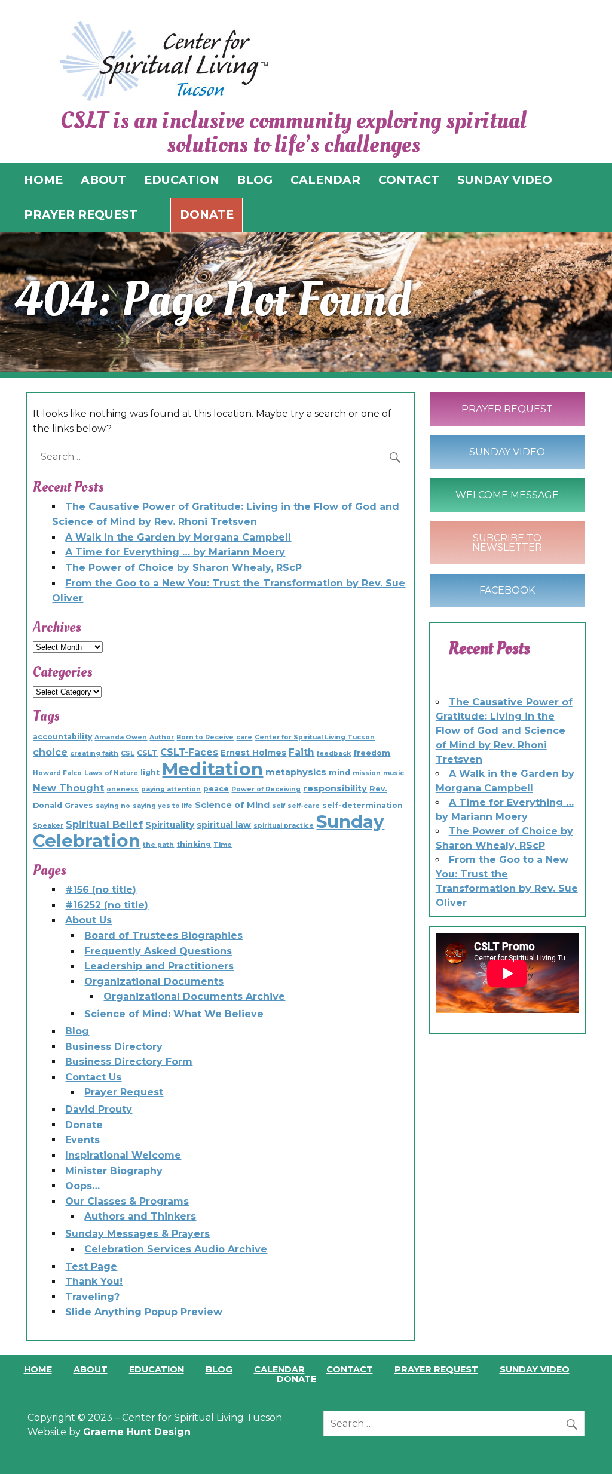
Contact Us (93, 1077)
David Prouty (98, 1109)
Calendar (279, 1369)
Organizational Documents (154, 981)
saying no (113, 806)
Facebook (507, 590)
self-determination (362, 805)
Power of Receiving (266, 789)
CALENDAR (325, 180)
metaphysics (295, 772)
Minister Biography (114, 1171)
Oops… (82, 1186)
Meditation (212, 769)
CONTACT (408, 180)
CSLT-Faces (189, 752)
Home (38, 1369)
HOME (43, 180)
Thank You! (94, 1281)
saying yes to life (162, 806)
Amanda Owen (120, 737)
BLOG (255, 180)
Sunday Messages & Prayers (137, 1233)
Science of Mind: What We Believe (174, 1013)
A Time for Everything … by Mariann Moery (175, 552)
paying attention (171, 789)
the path (158, 845)
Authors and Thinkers (140, 1216)
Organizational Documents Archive (194, 996)
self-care (303, 806)
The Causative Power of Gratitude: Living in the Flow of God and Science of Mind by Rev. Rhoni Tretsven (504, 730)
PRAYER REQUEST (80, 214)
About (91, 1369)
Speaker (48, 826)
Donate (207, 214)
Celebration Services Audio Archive (175, 1249)
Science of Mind (232, 805)
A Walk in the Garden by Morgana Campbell (178, 537)
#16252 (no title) (106, 905)
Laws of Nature (111, 773)
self (278, 806)
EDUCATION (181, 180)
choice (50, 752)
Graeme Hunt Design (137, 1432)
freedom (371, 752)
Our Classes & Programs (127, 1201)
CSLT (147, 752)
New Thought (68, 788)
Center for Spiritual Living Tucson (315, 737)
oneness (122, 789)
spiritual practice (283, 826)
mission (367, 773)
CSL (127, 753)
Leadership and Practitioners (159, 966)
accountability (62, 736)
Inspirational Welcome (123, 1155)
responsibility (335, 788)
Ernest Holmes (253, 752)
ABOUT (103, 180)
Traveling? (92, 1297)
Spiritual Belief (104, 824)
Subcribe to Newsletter (507, 542)
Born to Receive (205, 737)
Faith (301, 752)
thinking (193, 844)
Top (583, 1445)
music (393, 773)
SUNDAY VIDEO (504, 180)
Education (156, 1369)
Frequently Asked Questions (158, 951)
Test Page (91, 1266)
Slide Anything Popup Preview (143, 1312)
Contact (349, 1369)
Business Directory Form (128, 1061)
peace (216, 788)
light (150, 772)
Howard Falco (57, 773)
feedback (334, 753)
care (244, 737)
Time (222, 845)
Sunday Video (507, 451)
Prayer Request (123, 1092)
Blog (77, 1031)
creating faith (94, 753)
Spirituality (169, 825)
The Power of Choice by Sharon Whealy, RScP (183, 567)
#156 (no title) (100, 889)
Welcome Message (507, 494)
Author (161, 737)
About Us (88, 920)
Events (82, 1140)
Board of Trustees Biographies (163, 935)
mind (339, 772)
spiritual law (224, 825)
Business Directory (114, 1046)
